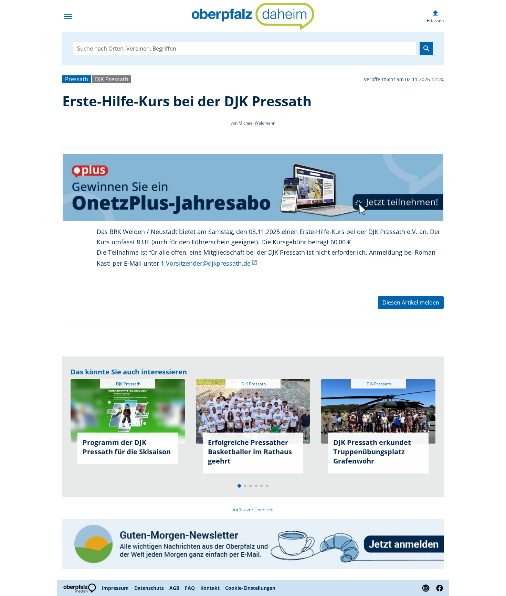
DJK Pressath (111, 79)
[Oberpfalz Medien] (80, 588)
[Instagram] (426, 588)
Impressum (115, 588)
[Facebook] (438, 588)
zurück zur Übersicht (253, 510)
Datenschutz (149, 588)
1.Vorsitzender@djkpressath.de (206, 263)
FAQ (190, 588)
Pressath (76, 79)
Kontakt (210, 588)
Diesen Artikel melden (410, 302)
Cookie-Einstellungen (250, 588)
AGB (174, 588)
